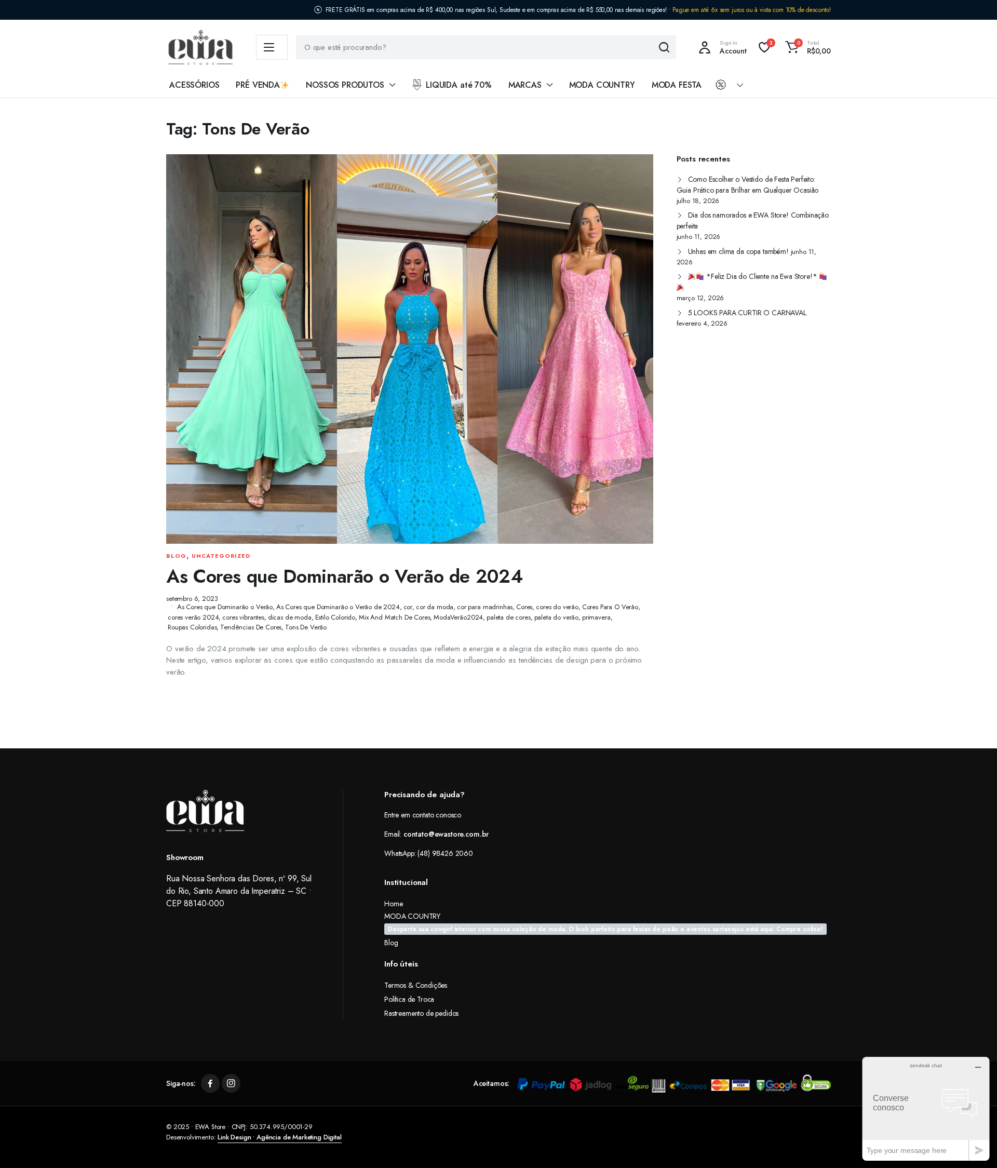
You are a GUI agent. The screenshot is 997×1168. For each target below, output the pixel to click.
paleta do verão (556, 617)
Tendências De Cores (250, 627)
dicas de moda (290, 617)
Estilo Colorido (335, 617)
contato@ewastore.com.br (446, 834)
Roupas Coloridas (192, 627)
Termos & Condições (415, 985)
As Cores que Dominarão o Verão (225, 607)
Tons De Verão (306, 627)
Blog (176, 556)
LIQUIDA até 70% (459, 85)
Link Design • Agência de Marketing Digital (279, 1137)
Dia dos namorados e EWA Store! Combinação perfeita (753, 220)
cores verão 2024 (193, 617)
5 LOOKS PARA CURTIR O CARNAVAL (747, 312)
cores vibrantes (243, 617)
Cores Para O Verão (610, 607)
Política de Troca (409, 999)
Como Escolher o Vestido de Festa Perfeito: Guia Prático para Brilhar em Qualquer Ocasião (748, 184)
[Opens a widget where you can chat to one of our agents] (925, 1108)
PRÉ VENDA (258, 85)
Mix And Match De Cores (394, 617)
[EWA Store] (200, 47)
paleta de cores (509, 617)
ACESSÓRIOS (194, 85)
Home (393, 903)
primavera (596, 617)
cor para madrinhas (485, 607)
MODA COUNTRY (602, 85)
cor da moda (434, 607)
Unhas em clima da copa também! (738, 251)
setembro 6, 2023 (192, 598)
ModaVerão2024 (458, 617)
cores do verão (557, 607)
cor (408, 607)
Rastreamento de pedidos (421, 1013)
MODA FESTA (677, 85)
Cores (524, 607)
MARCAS (525, 85)
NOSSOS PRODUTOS (345, 85)
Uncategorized (221, 556)
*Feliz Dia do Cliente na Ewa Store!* (761, 276)
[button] (806, 47)
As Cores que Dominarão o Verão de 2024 (344, 575)
